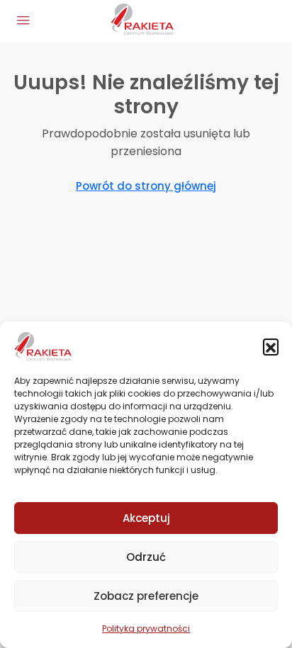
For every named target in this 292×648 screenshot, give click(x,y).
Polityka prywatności (146, 629)
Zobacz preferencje (146, 596)
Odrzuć (146, 557)
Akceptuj (146, 518)
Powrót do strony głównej (146, 185)
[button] (271, 346)
